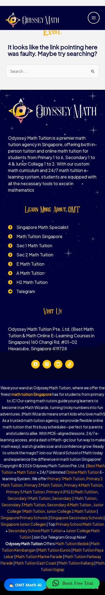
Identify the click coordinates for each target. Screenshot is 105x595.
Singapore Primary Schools (24, 517)
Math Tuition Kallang (76, 563)
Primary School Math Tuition (80, 524)
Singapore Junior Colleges (23, 524)
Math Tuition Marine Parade (39, 556)
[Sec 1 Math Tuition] (30, 245)
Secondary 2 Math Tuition (74, 498)
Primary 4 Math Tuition (83, 485)
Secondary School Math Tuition (35, 530)
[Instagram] (47, 364)
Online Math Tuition (82, 472)
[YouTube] (58, 364)
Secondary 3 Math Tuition (24, 505)
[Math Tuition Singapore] (35, 236)
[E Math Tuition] (26, 264)
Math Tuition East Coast (36, 563)
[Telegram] (21, 291)
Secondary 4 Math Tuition (69, 505)
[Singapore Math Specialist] (38, 227)
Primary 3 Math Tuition (43, 485)
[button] (73, 583)
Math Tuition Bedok (72, 543)
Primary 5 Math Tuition (25, 492)
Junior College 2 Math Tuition (71, 511)
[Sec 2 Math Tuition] (30, 255)
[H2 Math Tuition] (28, 282)
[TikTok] (69, 364)
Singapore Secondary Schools (76, 517)
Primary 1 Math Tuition (66, 478)
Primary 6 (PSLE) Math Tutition (72, 492)
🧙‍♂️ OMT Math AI (25, 584)
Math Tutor (26, 472)
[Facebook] (35, 364)
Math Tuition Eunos (54, 550)
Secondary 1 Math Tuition (29, 498)
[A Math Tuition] (26, 273)
